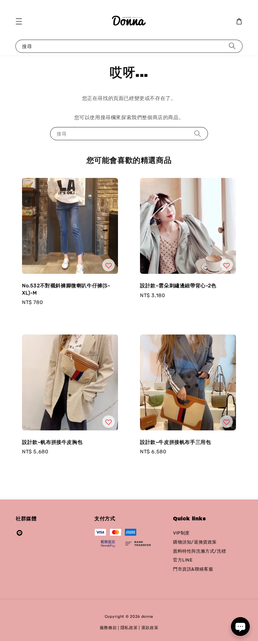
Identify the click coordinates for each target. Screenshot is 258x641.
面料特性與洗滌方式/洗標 (199, 551)
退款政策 (150, 627)
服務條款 (108, 627)
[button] (19, 21)
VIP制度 (181, 533)
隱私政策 (129, 627)
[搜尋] (232, 46)
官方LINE (183, 560)
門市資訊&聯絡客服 (193, 569)
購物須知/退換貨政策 (195, 542)
